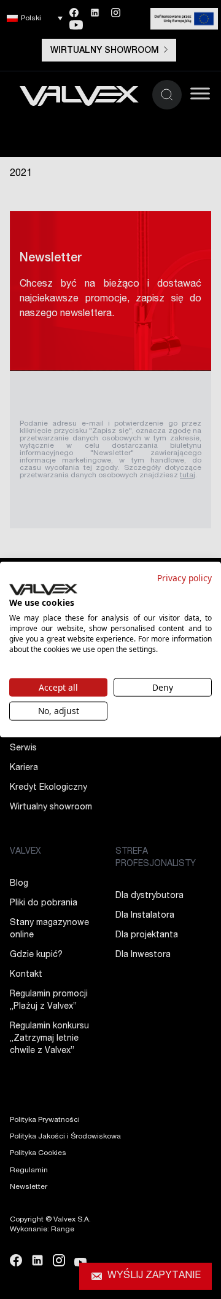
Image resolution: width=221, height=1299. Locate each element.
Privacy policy (184, 578)
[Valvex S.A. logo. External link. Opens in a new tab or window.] (43, 589)
